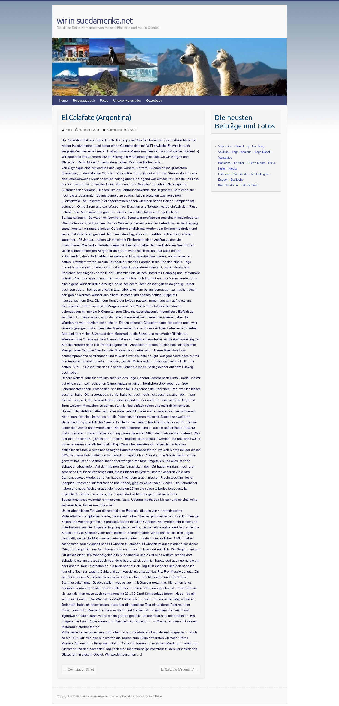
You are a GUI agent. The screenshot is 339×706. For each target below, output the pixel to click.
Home (63, 100)
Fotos (104, 100)
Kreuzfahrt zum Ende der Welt (238, 185)
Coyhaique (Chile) (79, 669)
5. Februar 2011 (89, 130)
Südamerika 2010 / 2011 (122, 130)
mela (69, 130)
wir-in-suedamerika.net (95, 20)
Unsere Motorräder (127, 100)
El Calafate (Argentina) (180, 669)
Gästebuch (154, 100)
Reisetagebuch (84, 100)
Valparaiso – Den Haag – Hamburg (241, 146)
